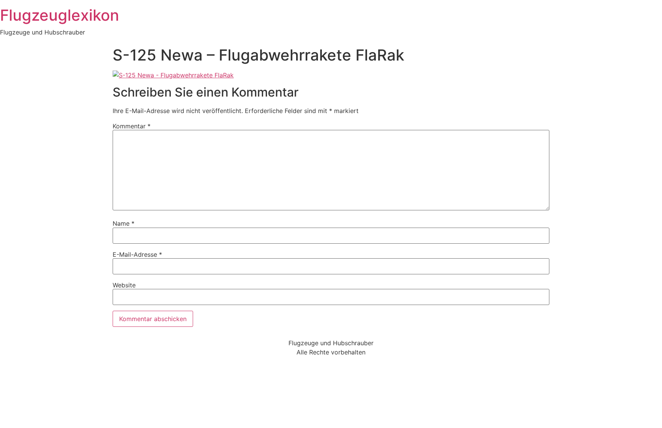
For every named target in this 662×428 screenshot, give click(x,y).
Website (124, 285)
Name (123, 223)
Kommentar (132, 126)
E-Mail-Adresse (137, 254)
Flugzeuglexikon (59, 15)
